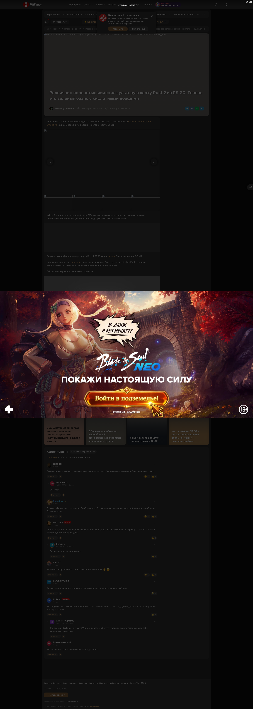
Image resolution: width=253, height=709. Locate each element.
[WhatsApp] (197, 108)
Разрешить (118, 29)
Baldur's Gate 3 (74, 14)
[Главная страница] (32, 4)
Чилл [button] (147, 4)
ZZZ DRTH (57, 464)
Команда (73, 683)
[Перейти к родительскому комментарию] (48, 482)
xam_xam (58, 522)
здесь (112, 256)
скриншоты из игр (133, 362)
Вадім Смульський (62, 642)
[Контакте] (192, 108)
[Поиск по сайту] (216, 4)
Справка (48, 683)
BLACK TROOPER (61, 581)
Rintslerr (57, 599)
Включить (94, 706)
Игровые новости (73, 29)
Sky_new (60, 544)
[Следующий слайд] (155, 161)
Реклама (57, 683)
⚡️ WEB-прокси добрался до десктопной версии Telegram (79, 347)
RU (144, 683)
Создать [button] (60, 22)
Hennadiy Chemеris (64, 108)
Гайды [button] (99, 4)
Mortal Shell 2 (95, 14)
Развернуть (150, 393)
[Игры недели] (204, 14)
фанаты (148, 362)
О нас (65, 683)
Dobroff (56, 562)
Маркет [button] (135, 4)
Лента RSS (135, 683)
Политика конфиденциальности (113, 683)
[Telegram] (187, 108)
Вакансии (83, 683)
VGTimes (67, 522)
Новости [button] (74, 4)
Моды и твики (55, 366)
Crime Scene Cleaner (183, 14)
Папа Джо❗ (59, 501)
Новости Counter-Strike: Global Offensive (72, 362)
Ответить (52, 476)
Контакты (93, 683)
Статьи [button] (87, 4)
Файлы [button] (122, 4)
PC (50, 362)
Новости (56, 29)
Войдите (52, 457)
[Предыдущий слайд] (48, 161)
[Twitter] (202, 108)
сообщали (75, 262)
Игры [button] (111, 4)
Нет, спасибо (138, 29)
